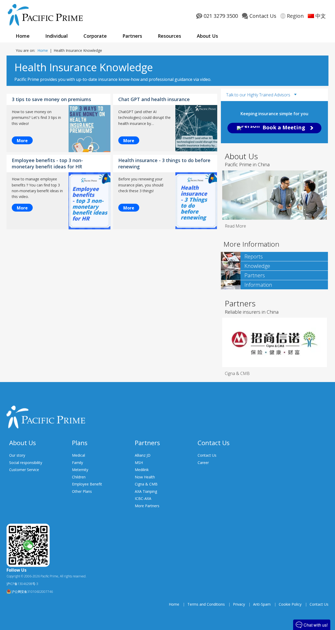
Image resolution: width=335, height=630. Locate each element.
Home (42, 50)
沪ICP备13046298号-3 (22, 584)
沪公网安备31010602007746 (32, 591)
